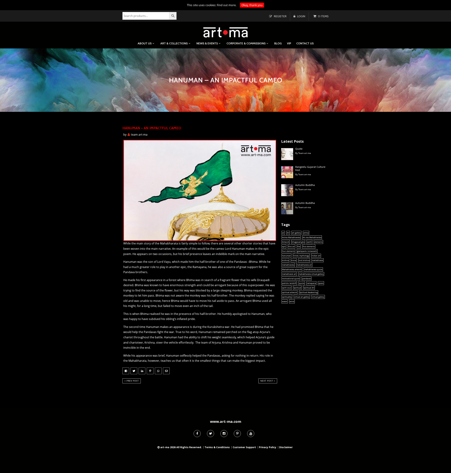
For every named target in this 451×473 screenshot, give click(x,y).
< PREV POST (131, 380)
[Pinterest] (237, 433)
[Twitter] (210, 433)
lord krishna (304, 260)
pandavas (306, 278)
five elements (309, 246)
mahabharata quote (313, 269)
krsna (293, 260)
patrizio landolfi (289, 283)
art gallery (296, 233)
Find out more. (226, 5)
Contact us (305, 43)
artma (306, 233)
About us (145, 43)
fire (298, 246)
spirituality (287, 297)
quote (301, 283)
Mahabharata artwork (292, 269)
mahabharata (288, 265)
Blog (278, 43)
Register (280, 16)
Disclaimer (286, 447)
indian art (316, 255)
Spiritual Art (309, 288)
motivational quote (291, 278)
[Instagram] (223, 433)
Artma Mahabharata (291, 237)
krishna (285, 260)
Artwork (285, 242)
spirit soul (286, 288)
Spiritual (297, 288)
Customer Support (244, 447)
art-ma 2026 (168, 447)
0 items (323, 16)
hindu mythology (301, 255)
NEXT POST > (267, 380)
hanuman (286, 255)
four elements (288, 251)
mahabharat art (289, 274)
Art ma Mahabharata (312, 237)
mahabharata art (304, 265)
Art (288, 233)
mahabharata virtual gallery (311, 274)
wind (292, 301)
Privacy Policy (267, 447)
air (283, 233)
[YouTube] (250, 433)
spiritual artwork (289, 292)
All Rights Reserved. (189, 447)
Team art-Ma (139, 134)
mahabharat (317, 260)
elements (318, 242)
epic (284, 246)
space (320, 283)
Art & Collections (174, 43)
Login (301, 16)
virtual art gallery (302, 297)
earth (309, 242)
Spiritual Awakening (308, 292)
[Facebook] (197, 433)
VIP (289, 43)
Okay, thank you (252, 5)
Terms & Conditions (217, 447)
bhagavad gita (298, 242)
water (284, 301)
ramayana (311, 283)
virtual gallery (318, 297)
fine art (291, 246)
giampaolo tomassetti (307, 251)
